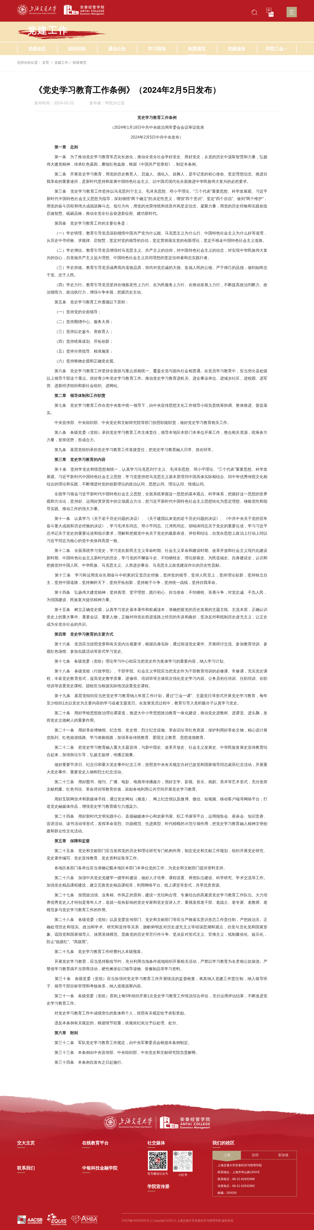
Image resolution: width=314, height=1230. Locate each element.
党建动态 (37, 48)
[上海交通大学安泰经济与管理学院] (157, 1122)
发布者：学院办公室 (107, 103)
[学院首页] (82, 10)
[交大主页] (36, 10)
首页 (45, 62)
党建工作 (61, 62)
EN (271, 14)
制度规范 (197, 48)
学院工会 (275, 48)
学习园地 (157, 48)
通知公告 (117, 48)
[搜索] (254, 12)
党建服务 (237, 48)
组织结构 (77, 48)
